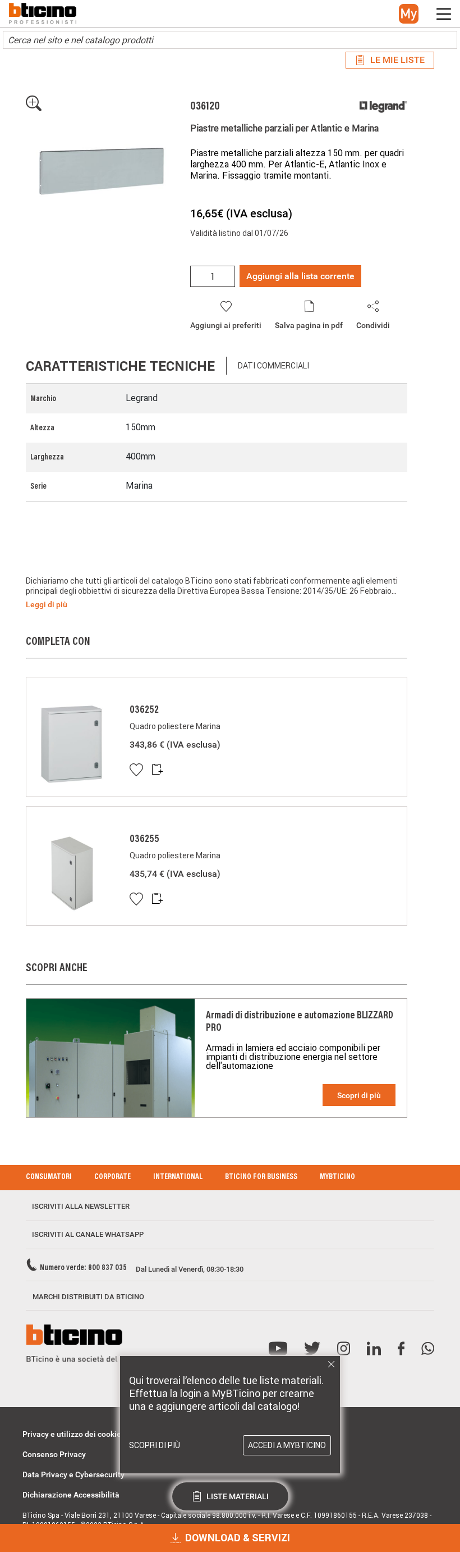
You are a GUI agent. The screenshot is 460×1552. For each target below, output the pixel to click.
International (178, 1177)
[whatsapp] (427, 1349)
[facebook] (401, 1349)
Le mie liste (397, 59)
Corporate (112, 1177)
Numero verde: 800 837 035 (83, 1268)
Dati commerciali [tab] (273, 366)
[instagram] (343, 1349)
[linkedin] (374, 1349)
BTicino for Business (261, 1177)
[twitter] (312, 1349)
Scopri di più (359, 1095)
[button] (408, 14)
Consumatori (49, 1177)
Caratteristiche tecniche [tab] (120, 366)
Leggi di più (46, 604)
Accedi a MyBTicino (287, 1445)
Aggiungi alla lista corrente (300, 276)
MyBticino (337, 1177)
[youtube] (278, 1349)
